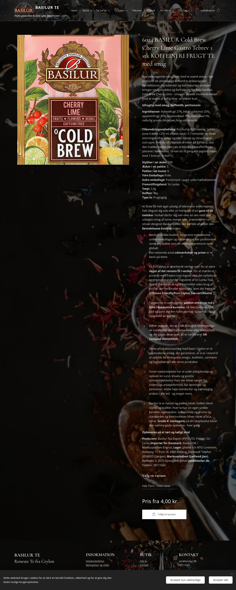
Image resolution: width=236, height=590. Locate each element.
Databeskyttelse (95, 561)
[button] (187, 10)
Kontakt (144, 565)
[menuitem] (75, 10)
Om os (143, 561)
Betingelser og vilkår (97, 565)
